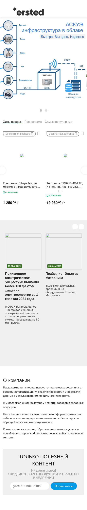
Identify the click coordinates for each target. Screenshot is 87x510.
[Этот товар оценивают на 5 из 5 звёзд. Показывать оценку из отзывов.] (52, 191)
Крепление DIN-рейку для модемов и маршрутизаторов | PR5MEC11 (20, 185)
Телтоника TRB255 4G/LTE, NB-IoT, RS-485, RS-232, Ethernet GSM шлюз (65, 185)
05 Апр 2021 (54, 266)
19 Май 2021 (14, 266)
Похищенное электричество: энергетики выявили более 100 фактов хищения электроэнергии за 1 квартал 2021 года (22, 286)
